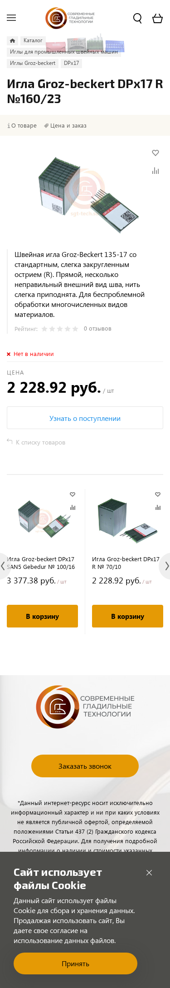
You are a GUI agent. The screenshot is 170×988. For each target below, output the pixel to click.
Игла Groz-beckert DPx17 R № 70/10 (126, 562)
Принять (75, 963)
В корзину (42, 616)
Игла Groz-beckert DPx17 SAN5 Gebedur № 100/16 (41, 562)
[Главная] (12, 40)
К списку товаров (40, 442)
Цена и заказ (68, 125)
